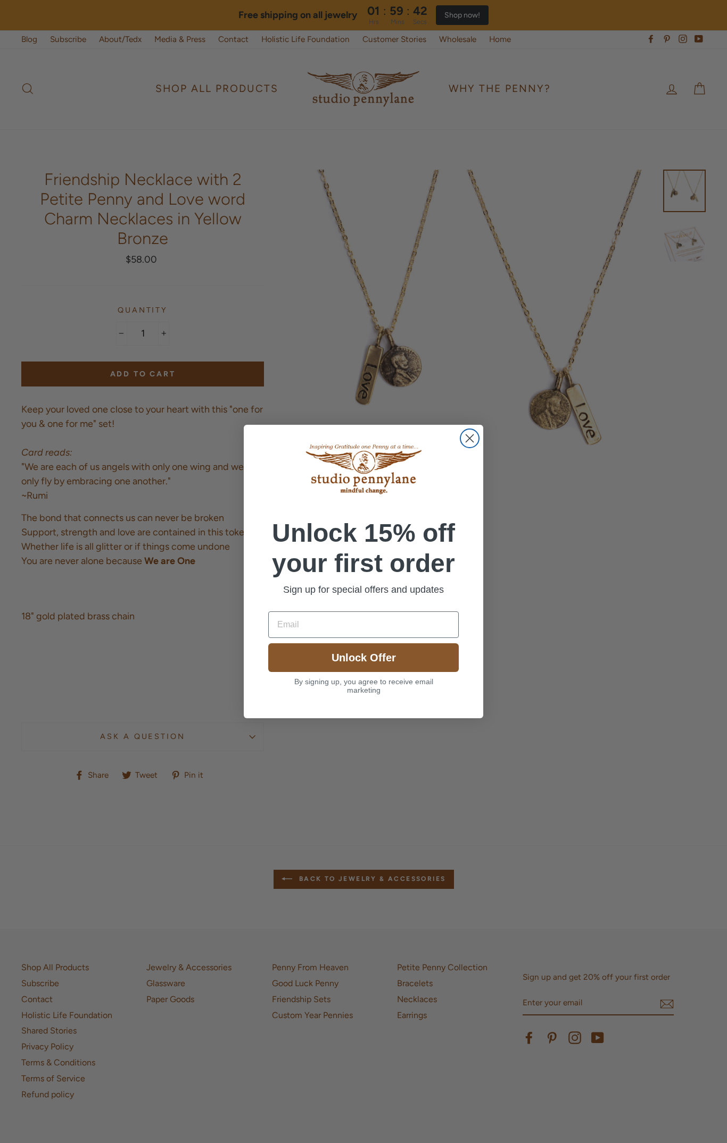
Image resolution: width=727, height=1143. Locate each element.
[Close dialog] (469, 438)
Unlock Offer (364, 657)
